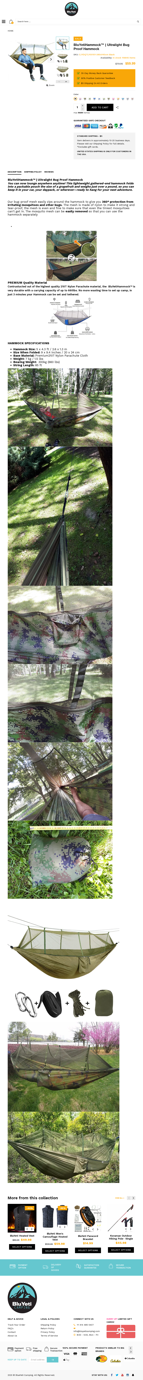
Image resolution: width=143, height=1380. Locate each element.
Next (66, 81)
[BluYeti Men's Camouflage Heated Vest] (55, 1217)
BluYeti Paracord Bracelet (88, 1237)
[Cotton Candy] (80, 98)
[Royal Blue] (94, 98)
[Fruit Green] (103, 98)
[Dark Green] (89, 98)
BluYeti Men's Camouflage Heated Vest (55, 1236)
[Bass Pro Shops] (101, 1358)
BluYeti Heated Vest (22, 1235)
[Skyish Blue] (122, 98)
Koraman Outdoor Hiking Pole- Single (121, 1237)
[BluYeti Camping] (71, 9)
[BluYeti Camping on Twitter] (117, 1375)
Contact (12, 1332)
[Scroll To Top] (135, 1307)
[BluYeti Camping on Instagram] (127, 1375)
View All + (119, 1198)
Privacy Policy (48, 1332)
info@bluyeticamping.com (87, 1331)
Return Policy (47, 1328)
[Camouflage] (84, 98)
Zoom (51, 85)
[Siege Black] (75, 98)
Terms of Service (49, 1335)
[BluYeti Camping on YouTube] (122, 1375)
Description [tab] (14, 172)
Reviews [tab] (49, 172)
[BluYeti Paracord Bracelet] (88, 1218)
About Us (12, 1335)
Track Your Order (16, 1325)
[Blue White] (99, 98)
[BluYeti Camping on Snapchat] (133, 1375)
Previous (59, 81)
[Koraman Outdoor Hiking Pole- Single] (121, 1218)
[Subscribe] (52, 1359)
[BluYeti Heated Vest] (22, 1218)
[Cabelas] (116, 1360)
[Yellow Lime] (118, 98)
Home (10, 31)
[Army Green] (108, 98)
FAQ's (10, 1328)
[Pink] (113, 98)
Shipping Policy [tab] (33, 172)
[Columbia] (130, 1358)
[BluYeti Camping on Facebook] (111, 1375)
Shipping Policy (48, 1325)
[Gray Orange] (132, 98)
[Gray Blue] (127, 98)
